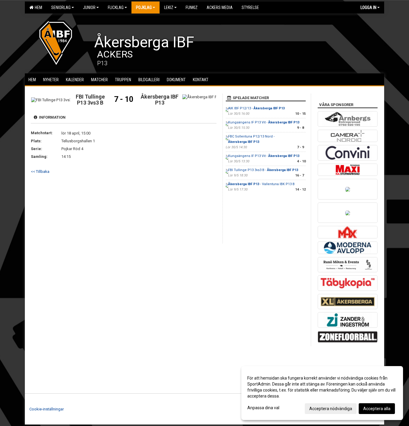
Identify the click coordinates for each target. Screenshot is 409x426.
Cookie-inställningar (46, 409)
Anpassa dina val (263, 407)
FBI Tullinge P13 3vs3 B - (263, 170)
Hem (37, 7)
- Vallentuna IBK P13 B (261, 184)
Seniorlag (61, 7)
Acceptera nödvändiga (330, 408)
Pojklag (144, 7)
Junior (89, 7)
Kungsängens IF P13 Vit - (263, 122)
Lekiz (168, 7)
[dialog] (322, 393)
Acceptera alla (376, 408)
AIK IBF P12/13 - (256, 108)
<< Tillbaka (40, 171)
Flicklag (116, 7)
